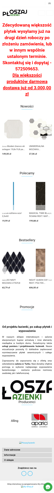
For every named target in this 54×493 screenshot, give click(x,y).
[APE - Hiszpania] (39, 421)
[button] (27, 450)
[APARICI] (14, 421)
